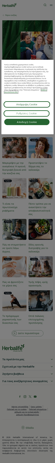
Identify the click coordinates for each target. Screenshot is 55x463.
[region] (27, 97)
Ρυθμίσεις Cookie (26, 113)
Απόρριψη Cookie (26, 104)
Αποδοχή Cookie (27, 122)
